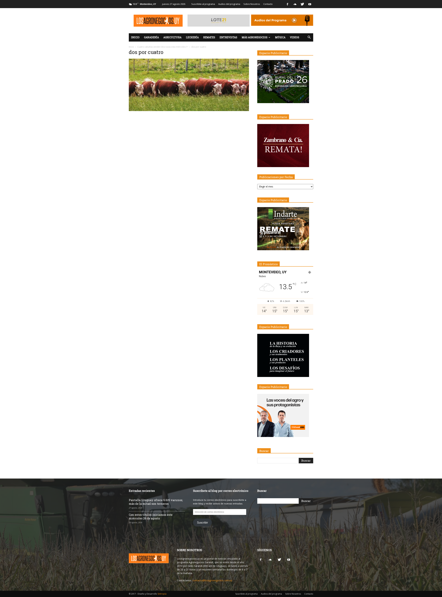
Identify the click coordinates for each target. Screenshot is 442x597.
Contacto (268, 4)
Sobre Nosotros (251, 4)
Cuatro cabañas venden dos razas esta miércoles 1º (162, 46)
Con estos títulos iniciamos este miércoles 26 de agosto (150, 516)
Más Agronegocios (254, 37)
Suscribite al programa (203, 4)
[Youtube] (309, 4)
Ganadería (151, 37)
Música (280, 37)
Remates (209, 37)
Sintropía (162, 593)
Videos (294, 37)
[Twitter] (302, 4)
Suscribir (202, 522)
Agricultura (172, 37)
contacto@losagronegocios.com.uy (212, 580)
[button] (309, 37)
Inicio (135, 37)
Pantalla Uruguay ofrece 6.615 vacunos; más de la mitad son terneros (156, 501)
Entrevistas (228, 37)
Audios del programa (229, 4)
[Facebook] (287, 4)
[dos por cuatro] (189, 110)
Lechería (192, 37)
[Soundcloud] (294, 4)
